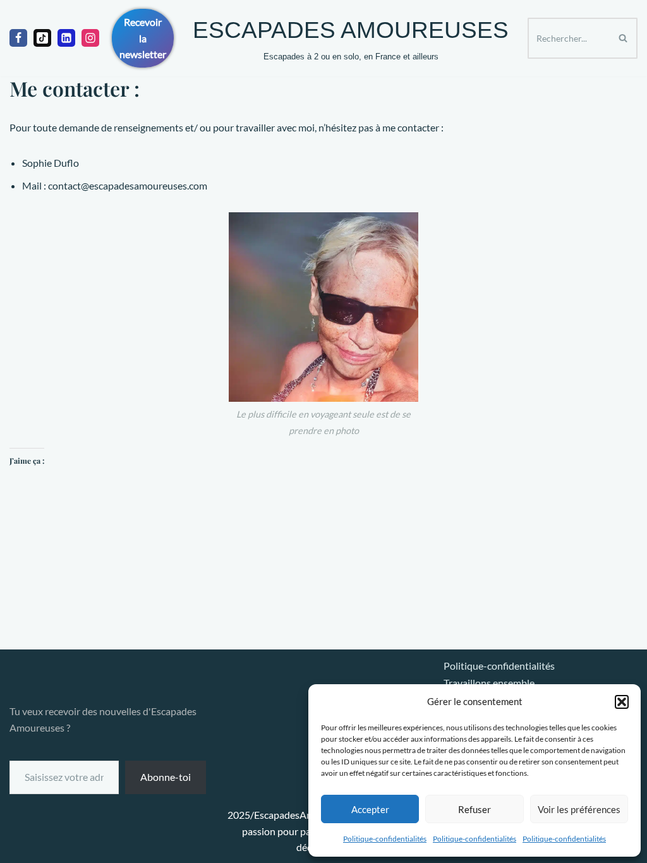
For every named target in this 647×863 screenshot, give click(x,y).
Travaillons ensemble (489, 683)
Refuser (474, 809)
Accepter (370, 809)
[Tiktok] (42, 38)
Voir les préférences (579, 809)
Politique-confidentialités (384, 838)
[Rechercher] (623, 38)
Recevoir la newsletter (142, 38)
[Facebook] (18, 38)
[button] (621, 702)
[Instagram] (90, 38)
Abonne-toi (165, 777)
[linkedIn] (66, 38)
